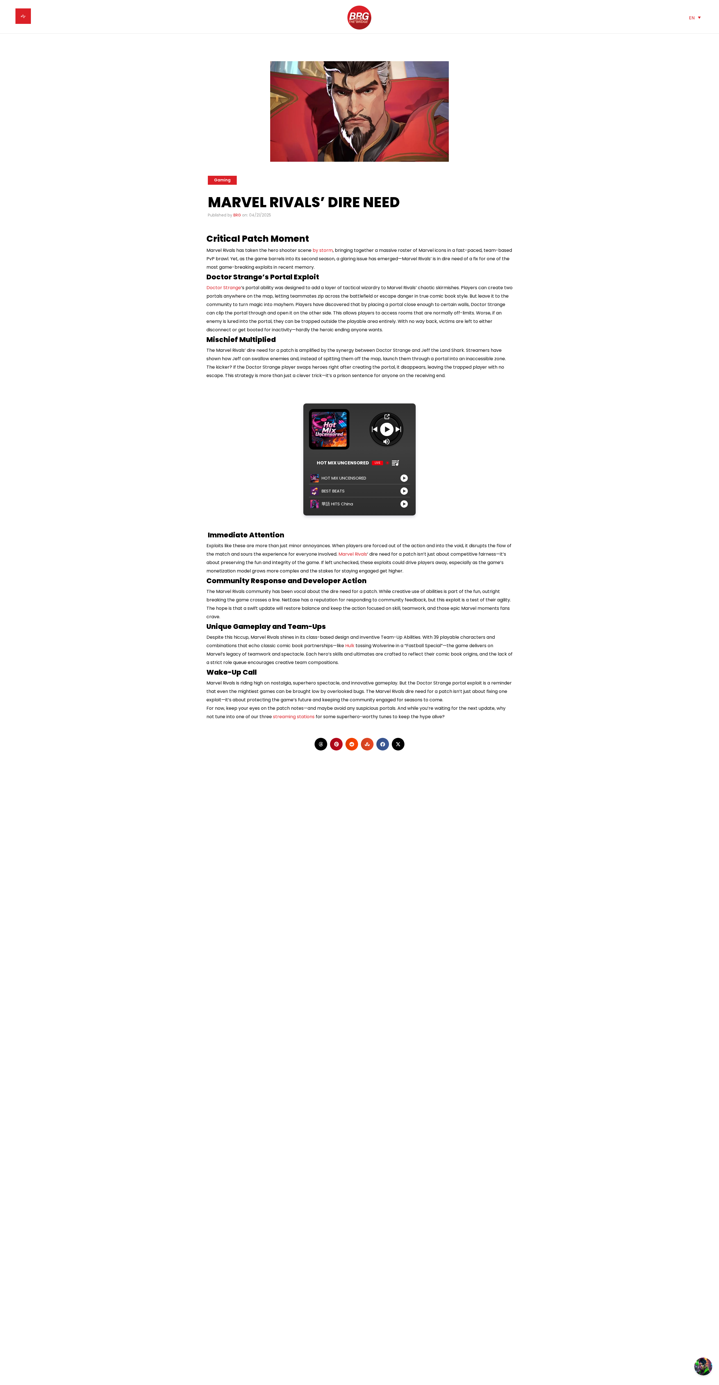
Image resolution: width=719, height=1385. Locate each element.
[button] (695, 18)
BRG (237, 215)
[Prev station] (398, 429)
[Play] (386, 429)
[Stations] (395, 463)
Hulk (349, 645)
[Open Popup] (386, 416)
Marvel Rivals (352, 554)
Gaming (222, 180)
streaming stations (294, 716)
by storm (323, 250)
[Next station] (374, 429)
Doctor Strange (223, 287)
